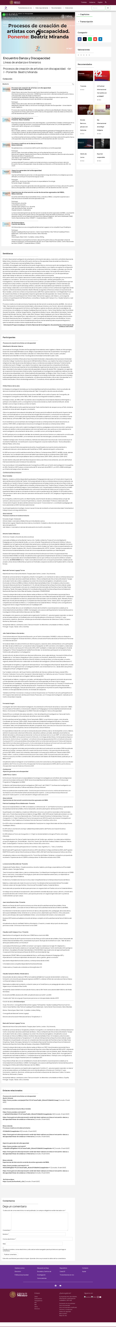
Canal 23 (62, 1271)
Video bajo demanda (41, 8)
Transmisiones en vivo (25, 8)
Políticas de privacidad (21, 1275)
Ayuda (84, 1271)
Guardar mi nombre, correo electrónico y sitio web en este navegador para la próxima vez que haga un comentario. (34, 1250)
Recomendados (56, 8)
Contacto (85, 1268)
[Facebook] (55, 1285)
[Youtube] (60, 1285)
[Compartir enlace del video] (3, 14)
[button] (80, 39)
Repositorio (63, 1268)
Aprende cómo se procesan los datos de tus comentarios (48, 1258)
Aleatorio (5, 84)
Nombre (6, 1234)
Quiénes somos (20, 1268)
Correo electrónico (9, 1239)
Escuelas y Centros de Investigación (44, 1273)
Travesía (83, 86)
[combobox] (98, 8)
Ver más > (82, 89)
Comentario (7, 1230)
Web (4, 1243)
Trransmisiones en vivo (67, 1275)
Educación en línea (43, 1268)
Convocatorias (42, 1278)
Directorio (18, 1271)
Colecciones (69, 8)
